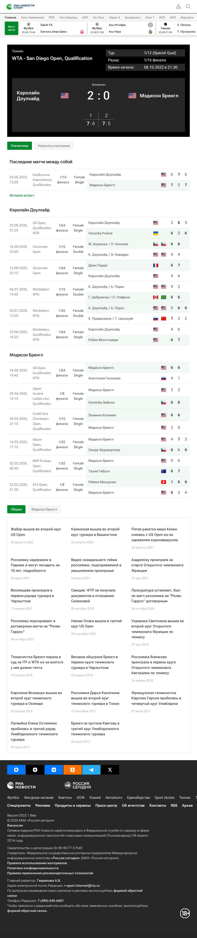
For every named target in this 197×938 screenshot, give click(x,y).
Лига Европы (68, 17)
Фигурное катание (39, 797)
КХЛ (162, 17)
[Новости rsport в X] (110, 770)
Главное (10, 17)
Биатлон (65, 797)
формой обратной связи (26, 911)
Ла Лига (98, 17)
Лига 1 (149, 17)
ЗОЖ (81, 797)
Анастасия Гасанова (104, 378)
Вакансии (15, 825)
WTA (17, 58)
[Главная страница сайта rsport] (31, 6)
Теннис (18, 51)
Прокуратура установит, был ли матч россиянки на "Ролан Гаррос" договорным (156, 595)
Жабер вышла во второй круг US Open (36, 532)
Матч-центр (11, 28)
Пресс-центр (106, 805)
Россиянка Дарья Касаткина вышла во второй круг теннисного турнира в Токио (95, 698)
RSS (174, 805)
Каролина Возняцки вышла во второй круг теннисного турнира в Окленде (36, 698)
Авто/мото (113, 797)
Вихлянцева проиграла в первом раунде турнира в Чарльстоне (32, 595)
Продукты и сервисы (73, 805)
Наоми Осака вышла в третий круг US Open (96, 624)
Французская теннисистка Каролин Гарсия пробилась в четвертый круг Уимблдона (156, 698)
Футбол (13, 797)
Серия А (114, 17)
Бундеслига (133, 17)
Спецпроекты (19, 805)
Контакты (157, 805)
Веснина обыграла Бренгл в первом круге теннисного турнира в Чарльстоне (94, 662)
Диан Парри (97, 265)
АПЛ (85, 17)
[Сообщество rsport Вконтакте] (54, 770)
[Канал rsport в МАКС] (16, 770)
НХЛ (173, 17)
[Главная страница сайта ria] (7, 6)
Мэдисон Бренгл (159, 95)
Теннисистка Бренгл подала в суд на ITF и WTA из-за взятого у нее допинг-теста (37, 662)
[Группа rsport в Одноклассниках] (72, 770)
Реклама (42, 805)
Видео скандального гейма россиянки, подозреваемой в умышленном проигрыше (96, 565)
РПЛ (52, 17)
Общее (16, 509)
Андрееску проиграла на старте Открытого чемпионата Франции (157, 565)
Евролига (187, 17)
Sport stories (164, 797)
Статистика (19, 146)
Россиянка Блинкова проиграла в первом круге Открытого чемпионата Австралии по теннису (153, 665)
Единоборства (138, 797)
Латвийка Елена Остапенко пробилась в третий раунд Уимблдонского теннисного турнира (34, 731)
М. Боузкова (97, 244)
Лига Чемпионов (32, 17)
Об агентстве (133, 805)
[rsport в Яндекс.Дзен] (35, 770)
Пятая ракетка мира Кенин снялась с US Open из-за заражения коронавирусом (154, 534)
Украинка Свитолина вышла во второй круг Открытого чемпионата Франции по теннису (157, 629)
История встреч (22, 195)
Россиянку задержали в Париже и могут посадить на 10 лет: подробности (35, 565)
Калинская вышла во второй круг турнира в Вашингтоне (95, 532)
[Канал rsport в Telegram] (91, 770)
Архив (187, 805)
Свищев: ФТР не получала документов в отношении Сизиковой (93, 595)
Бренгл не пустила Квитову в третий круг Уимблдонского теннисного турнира (95, 728)
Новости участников (54, 146)
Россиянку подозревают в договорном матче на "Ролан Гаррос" (35, 626)
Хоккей (95, 797)
